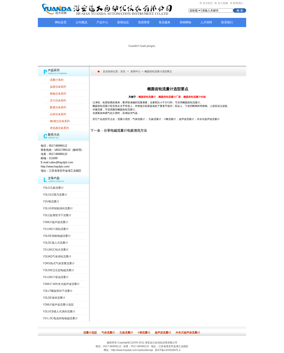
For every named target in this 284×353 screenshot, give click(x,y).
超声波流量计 (163, 332)
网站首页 (61, 22)
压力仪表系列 (58, 100)
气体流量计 (108, 332)
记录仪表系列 (58, 114)
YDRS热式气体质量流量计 (59, 263)
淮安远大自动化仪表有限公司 (161, 342)
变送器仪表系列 (59, 128)
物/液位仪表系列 (60, 121)
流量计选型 (90, 332)
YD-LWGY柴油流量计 (56, 277)
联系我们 (238, 3)
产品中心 (102, 22)
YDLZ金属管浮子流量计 (57, 215)
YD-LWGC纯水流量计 (56, 249)
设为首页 (208, 3)
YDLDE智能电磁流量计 (57, 235)
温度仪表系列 (58, 86)
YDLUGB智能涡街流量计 (58, 208)
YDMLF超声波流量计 (55, 222)
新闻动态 (123, 22)
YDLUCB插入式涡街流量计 (59, 311)
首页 (122, 71)
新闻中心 (136, 71)
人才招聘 (206, 22)
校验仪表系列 (58, 93)
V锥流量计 (144, 332)
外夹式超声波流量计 (188, 332)
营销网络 (185, 22)
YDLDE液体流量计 (54, 297)
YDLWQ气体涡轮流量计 (57, 256)
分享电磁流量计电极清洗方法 (125, 130)
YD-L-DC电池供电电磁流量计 (60, 318)
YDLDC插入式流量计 (55, 242)
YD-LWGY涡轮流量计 (56, 229)
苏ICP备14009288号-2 (167, 350)
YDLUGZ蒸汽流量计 (55, 194)
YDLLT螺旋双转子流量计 (58, 290)
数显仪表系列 (58, 107)
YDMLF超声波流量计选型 (58, 304)
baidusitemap (145, 350)
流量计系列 (56, 79)
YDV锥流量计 (51, 201)
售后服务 (164, 22)
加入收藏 (223, 3)
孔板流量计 (126, 332)
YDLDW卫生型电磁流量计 (58, 270)
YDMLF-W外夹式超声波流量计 (61, 284)
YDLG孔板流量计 (53, 187)
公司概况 (81, 22)
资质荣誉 (144, 22)
